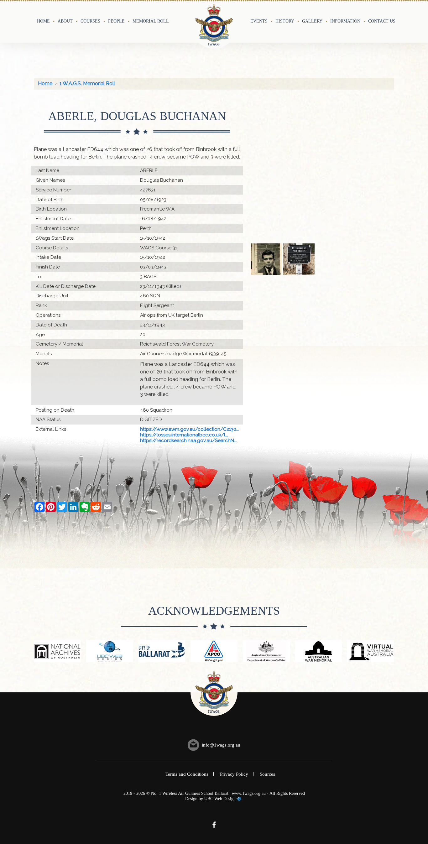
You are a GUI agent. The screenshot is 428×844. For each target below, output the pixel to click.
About (65, 20)
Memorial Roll (151, 20)
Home (43, 20)
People (116, 20)
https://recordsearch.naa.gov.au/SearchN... (188, 440)
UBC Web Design (220, 798)
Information (345, 20)
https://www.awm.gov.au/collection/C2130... (189, 429)
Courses (90, 20)
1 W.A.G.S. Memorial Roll (87, 83)
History (284, 20)
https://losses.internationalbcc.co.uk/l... (184, 435)
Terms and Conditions (186, 774)
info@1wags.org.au (221, 745)
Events (259, 20)
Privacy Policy (234, 774)
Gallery (312, 20)
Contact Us (381, 20)
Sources (267, 774)
